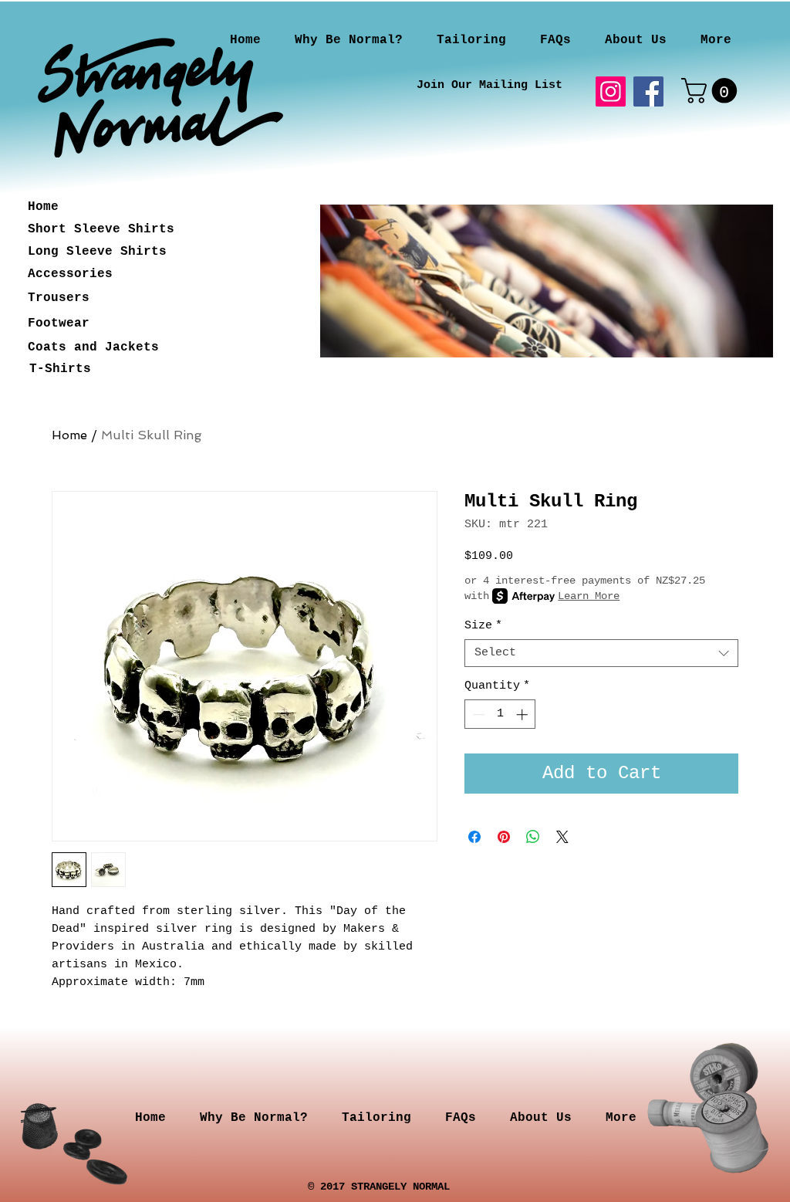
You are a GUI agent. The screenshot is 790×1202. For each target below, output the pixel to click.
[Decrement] (477, 714)
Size (483, 625)
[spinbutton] (500, 714)
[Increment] (523, 714)
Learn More (589, 596)
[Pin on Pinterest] (504, 837)
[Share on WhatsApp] (533, 837)
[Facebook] (648, 91)
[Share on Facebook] (474, 837)
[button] (712, 90)
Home (69, 435)
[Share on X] (562, 837)
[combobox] (601, 653)
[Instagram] (611, 91)
